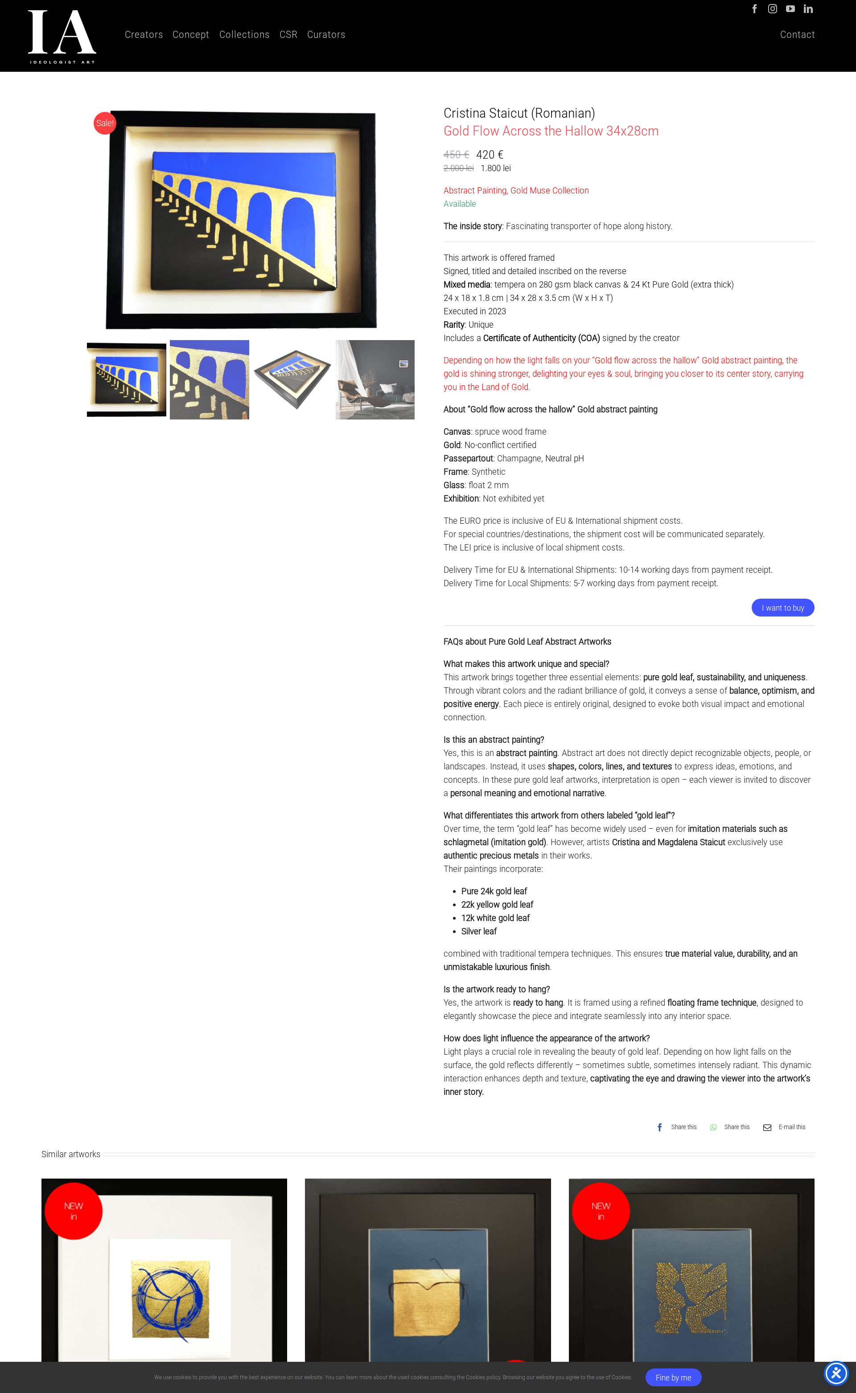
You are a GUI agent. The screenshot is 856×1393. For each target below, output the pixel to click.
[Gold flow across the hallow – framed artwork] (251, 220)
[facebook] (754, 8)
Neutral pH (564, 458)
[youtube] (790, 8)
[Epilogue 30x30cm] (164, 1185)
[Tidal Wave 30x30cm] (692, 1185)
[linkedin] (808, 8)
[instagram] (772, 8)
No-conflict (485, 445)
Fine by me (673, 1377)
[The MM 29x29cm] (428, 1185)
